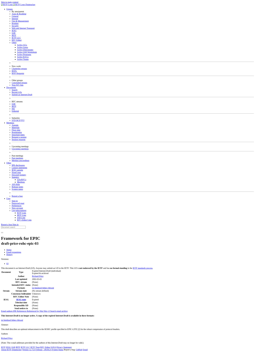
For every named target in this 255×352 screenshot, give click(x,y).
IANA (53, 347)
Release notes (17, 187)
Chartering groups (19, 68)
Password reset (18, 203)
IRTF (14, 35)
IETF (3, 347)
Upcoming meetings (20, 149)
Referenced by (33, 311)
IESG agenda (17, 170)
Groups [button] (9, 9)
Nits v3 (47, 311)
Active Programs (24, 54)
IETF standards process (142, 268)
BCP (18, 120)
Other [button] (8, 163)
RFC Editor (17, 40)
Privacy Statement (64, 347)
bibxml (51, 288)
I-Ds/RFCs (21, 180)
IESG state (21, 299)
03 (7, 263)
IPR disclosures (18, 165)
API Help (16, 184)
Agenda (15, 125)
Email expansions (13, 252)
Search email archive (59, 311)
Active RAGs (23, 57)
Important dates (18, 135)
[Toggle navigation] (2, 232)
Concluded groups (19, 83)
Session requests (18, 139)
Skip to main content (9, 2)
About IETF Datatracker (11, 350)
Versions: (5, 259)
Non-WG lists (17, 85)
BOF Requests (18, 73)
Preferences (16, 206)
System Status (57, 350)
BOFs (14, 71)
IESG (14, 30)
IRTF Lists (21, 215)
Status (8, 250)
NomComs (16, 172)
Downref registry (19, 175)
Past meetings (17, 158)
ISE (13, 109)
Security (15, 26)
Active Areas (22, 47)
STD (14, 120)
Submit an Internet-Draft (22, 95)
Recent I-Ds (17, 92)
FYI (22, 120)
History (9, 254)
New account (17, 208)
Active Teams (23, 59)
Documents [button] (11, 87)
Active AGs (22, 45)
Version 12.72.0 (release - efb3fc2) (37, 350)
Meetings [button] (10, 123)
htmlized (38, 288)
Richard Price (37, 276)
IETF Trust (35, 347)
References (22, 311)
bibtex (45, 288)
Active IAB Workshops (27, 52)
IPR (15, 311)
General (15, 16)
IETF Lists (21, 213)
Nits (42, 311)
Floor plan (16, 130)
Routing (15, 23)
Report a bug (17, 196)
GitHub (79, 350)
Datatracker (30, 4)
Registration (17, 132)
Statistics (15, 177)
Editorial (15, 111)
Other (14, 42)
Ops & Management (20, 21)
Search (14, 90)
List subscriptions (19, 210)
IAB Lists (21, 218)
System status (17, 189)
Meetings (21, 182)
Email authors (7, 311)
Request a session (19, 137)
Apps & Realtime (19, 14)
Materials (15, 127)
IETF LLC (16, 38)
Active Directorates (25, 50)
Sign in (15, 201)
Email (85, 350)
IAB (13, 33)
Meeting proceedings (20, 160)
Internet (15, 19)
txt (33, 288)
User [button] (8, 198)
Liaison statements (19, 168)
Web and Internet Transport (23, 28)
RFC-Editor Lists (24, 220)
